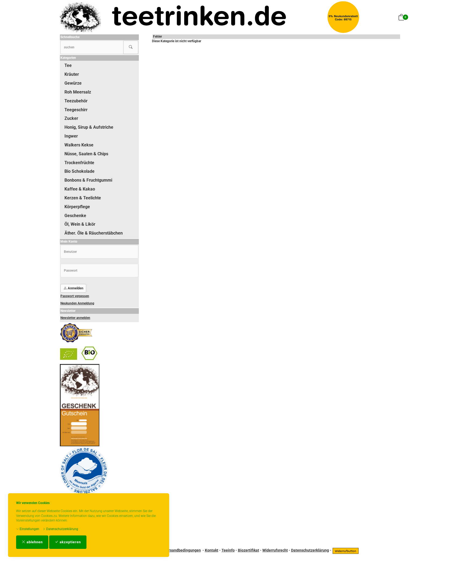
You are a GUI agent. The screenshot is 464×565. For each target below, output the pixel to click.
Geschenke (75, 215)
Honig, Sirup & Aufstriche (88, 127)
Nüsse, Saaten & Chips (86, 153)
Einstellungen (29, 529)
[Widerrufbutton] (345, 550)
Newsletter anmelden (75, 318)
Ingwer (71, 136)
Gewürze (73, 83)
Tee (68, 65)
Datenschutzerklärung (61, 529)
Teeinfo (228, 550)
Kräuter (71, 74)
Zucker (71, 118)
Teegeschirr (76, 109)
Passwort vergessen (74, 296)
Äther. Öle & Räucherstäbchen (93, 233)
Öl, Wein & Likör (79, 224)
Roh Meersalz (77, 92)
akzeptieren (70, 542)
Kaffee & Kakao (79, 189)
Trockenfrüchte (79, 162)
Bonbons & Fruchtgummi (88, 180)
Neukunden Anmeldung (77, 303)
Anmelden (75, 288)
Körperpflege (77, 206)
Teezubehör (76, 100)
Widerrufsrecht (275, 550)
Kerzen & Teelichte (82, 197)
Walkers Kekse (78, 144)
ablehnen (34, 542)
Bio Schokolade (79, 171)
